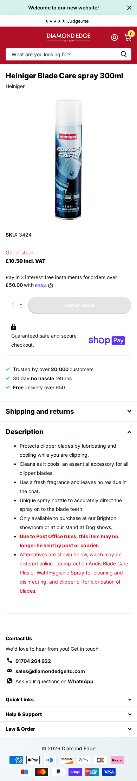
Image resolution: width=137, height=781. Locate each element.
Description (25, 432)
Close (129, 7)
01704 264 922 (33, 661)
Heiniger (15, 86)
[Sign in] (114, 37)
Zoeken (123, 54)
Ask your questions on (54, 681)
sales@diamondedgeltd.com (50, 671)
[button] (23, 299)
